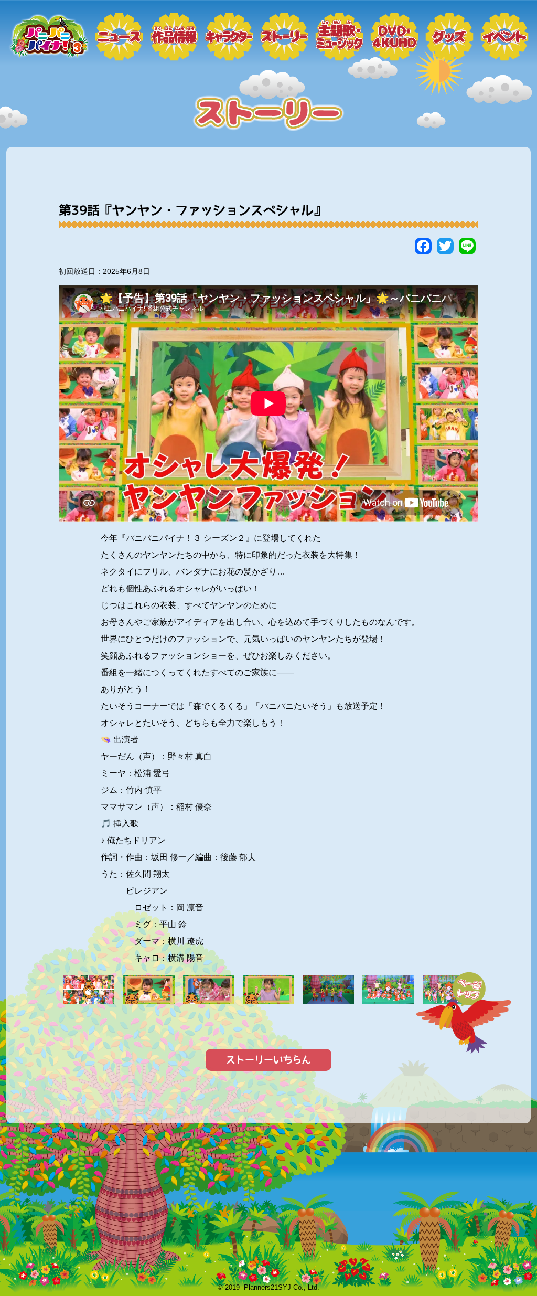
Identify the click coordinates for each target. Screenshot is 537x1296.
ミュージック (339, 36)
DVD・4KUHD (394, 36)
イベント (504, 36)
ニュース (119, 36)
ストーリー (284, 36)
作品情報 (174, 36)
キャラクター (229, 36)
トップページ (48, 36)
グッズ (449, 36)
